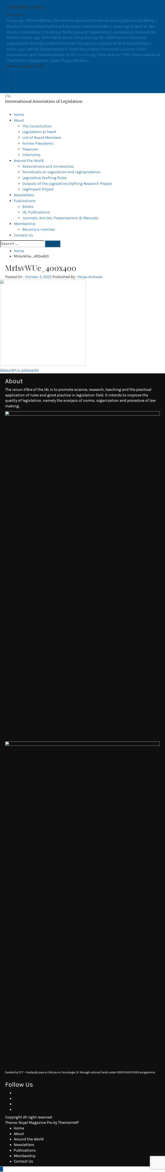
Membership (24, 223)
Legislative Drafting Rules (44, 177)
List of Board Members (41, 137)
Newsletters (24, 195)
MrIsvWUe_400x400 (19, 370)
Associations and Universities (48, 166)
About (19, 120)
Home (19, 114)
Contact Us (23, 235)
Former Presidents (37, 143)
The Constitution (37, 126)
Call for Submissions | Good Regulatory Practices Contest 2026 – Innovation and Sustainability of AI (78, 49)
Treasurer (30, 149)
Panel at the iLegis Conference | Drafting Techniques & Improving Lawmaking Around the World (81, 32)
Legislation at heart (39, 131)
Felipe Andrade (90, 277)
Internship (31, 154)
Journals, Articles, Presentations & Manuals (60, 218)
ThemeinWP (68, 1122)
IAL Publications (36, 212)
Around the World (29, 160)
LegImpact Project (38, 189)
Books (27, 206)
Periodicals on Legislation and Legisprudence (61, 172)
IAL (8, 95)
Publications (25, 200)
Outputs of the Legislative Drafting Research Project (67, 183)
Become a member (38, 229)
